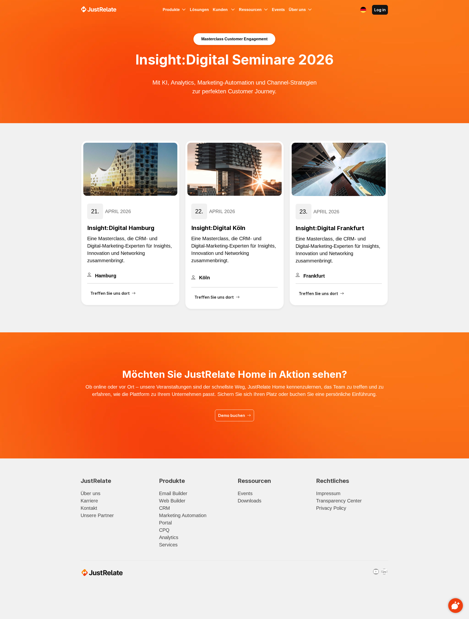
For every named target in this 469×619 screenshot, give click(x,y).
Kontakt (89, 508)
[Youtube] (376, 572)
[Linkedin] (384, 572)
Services (168, 544)
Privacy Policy (331, 508)
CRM (164, 508)
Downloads (249, 500)
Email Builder (173, 493)
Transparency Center (339, 500)
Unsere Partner (97, 515)
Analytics (168, 537)
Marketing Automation (182, 515)
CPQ (164, 530)
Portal (165, 522)
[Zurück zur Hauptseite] (98, 9)
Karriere (89, 500)
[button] (363, 10)
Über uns (90, 493)
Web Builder (172, 500)
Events (245, 493)
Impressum (328, 493)
